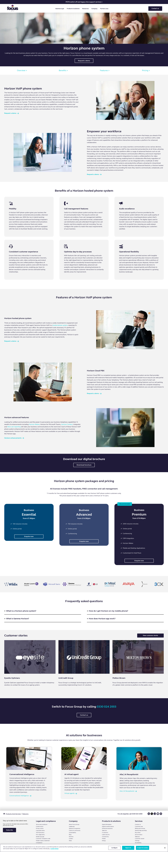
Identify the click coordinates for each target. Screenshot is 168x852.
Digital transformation (108, 826)
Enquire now (29, 536)
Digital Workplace (106, 824)
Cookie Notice (54, 848)
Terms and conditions (41, 824)
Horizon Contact (67, 424)
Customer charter (139, 838)
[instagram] (161, 814)
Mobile (103, 838)
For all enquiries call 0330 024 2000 (130, 814)
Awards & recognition (74, 828)
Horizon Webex (34, 424)
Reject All (128, 848)
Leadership (72, 826)
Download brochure (84, 465)
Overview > (22, 70)
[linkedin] (148, 814)
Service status (138, 834)
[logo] (12, 8)
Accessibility (138, 842)
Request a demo (84, 61)
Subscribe (9, 830)
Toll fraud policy (40, 832)
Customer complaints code (43, 838)
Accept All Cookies (142, 848)
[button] (60, 9)
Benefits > (63, 70)
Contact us (155, 8)
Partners (71, 836)
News (70, 840)
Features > (104, 70)
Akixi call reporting (14, 427)
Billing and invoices (140, 828)
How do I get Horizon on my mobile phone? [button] (108, 611)
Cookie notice (39, 826)
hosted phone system (60, 325)
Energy (104, 840)
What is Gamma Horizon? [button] (17, 618)
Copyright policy (40, 830)
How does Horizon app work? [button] (102, 618)
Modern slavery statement (43, 840)
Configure (114, 848)
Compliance (39, 842)
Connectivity (105, 836)
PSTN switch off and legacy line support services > (84, 2)
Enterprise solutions (107, 828)
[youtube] (158, 814)
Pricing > (146, 70)
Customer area (139, 826)
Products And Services (13, 814)
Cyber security (106, 834)
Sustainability (72, 832)
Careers (71, 838)
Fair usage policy (40, 834)
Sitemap (137, 840)
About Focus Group (74, 824)
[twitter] (151, 814)
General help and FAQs (141, 830)
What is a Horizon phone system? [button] (21, 611)
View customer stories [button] (150, 635)
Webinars (137, 836)
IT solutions (105, 832)
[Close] (165, 848)
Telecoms (25, 814)
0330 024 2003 (106, 706)
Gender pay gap (40, 836)
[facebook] (155, 814)
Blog (70, 834)
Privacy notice (39, 828)
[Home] (4, 814)
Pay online (137, 832)
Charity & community (74, 830)
